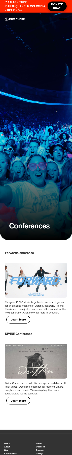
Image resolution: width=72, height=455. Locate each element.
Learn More (18, 319)
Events (39, 443)
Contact (40, 450)
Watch (7, 443)
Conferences (10, 453)
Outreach (40, 446)
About (7, 446)
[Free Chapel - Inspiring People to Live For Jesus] (15, 20)
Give (6, 450)
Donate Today (57, 6)
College (39, 453)
